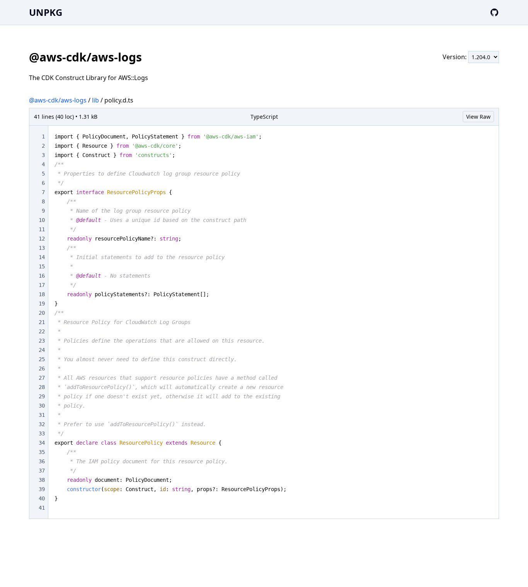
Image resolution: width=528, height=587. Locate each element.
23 (42, 341)
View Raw (478, 116)
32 (42, 424)
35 (42, 452)
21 (42, 322)
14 (42, 257)
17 (42, 285)
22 (42, 331)
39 (42, 489)
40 (42, 498)
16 (42, 276)
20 (42, 313)
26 (42, 368)
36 (42, 461)
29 (42, 396)
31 (42, 415)
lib (95, 100)
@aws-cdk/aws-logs (58, 100)
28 (42, 387)
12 (42, 238)
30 (42, 406)
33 (42, 433)
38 (42, 480)
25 (42, 359)
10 (42, 220)
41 (42, 508)
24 (42, 350)
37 (42, 471)
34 (42, 443)
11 (42, 229)
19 (42, 303)
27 (42, 378)
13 (42, 248)
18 (42, 294)
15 (42, 266)
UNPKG (45, 12)
